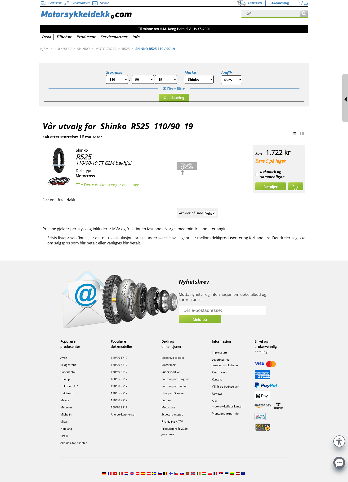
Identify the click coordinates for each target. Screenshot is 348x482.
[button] (339, 440)
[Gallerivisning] (302, 134)
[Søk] (304, 14)
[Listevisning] (294, 134)
